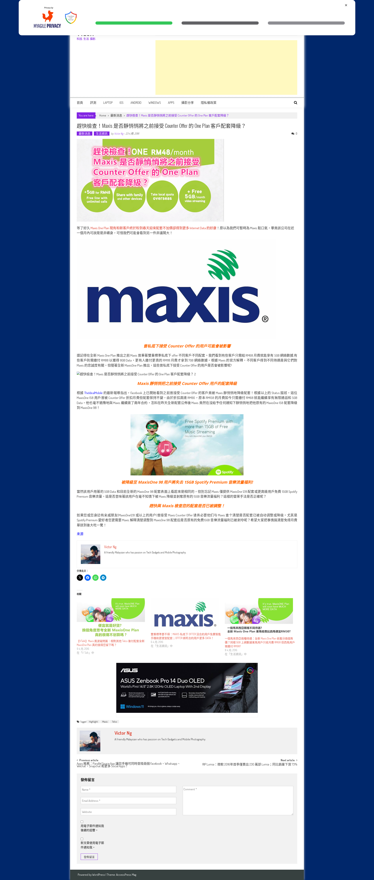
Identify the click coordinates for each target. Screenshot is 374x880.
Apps (171, 103)
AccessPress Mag (126, 874)
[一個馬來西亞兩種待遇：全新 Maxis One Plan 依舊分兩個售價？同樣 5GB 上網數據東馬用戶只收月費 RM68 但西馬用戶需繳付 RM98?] (260, 617)
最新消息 (116, 115)
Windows (154, 103)
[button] (133, 23)
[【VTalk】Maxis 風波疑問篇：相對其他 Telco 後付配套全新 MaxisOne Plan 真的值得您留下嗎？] (112, 618)
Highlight (93, 721)
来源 (80, 534)
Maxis (105, 721)
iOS (121, 103)
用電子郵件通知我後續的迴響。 (92, 828)
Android (136, 103)
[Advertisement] (226, 67)
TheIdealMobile (93, 393)
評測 (93, 103)
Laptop (108, 103)
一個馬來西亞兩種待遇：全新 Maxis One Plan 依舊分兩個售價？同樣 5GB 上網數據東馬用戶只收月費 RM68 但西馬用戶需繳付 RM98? (260, 642)
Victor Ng (118, 133)
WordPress (99, 874)
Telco (114, 721)
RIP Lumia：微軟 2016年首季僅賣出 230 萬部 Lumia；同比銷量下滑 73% (249, 764)
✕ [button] (346, 5)
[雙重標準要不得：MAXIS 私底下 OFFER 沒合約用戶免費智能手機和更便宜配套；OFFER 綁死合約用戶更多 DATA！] (186, 615)
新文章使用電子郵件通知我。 (92, 845)
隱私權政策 (208, 103)
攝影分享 (187, 103)
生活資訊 (102, 133)
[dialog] (187, 17)
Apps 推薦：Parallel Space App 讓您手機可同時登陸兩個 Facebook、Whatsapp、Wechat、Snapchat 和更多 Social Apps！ (128, 765)
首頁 (80, 103)
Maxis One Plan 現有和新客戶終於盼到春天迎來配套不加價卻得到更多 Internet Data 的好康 (153, 228)
